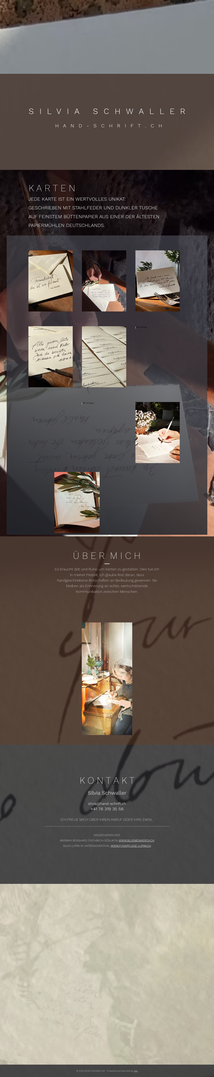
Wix (136, 1070)
